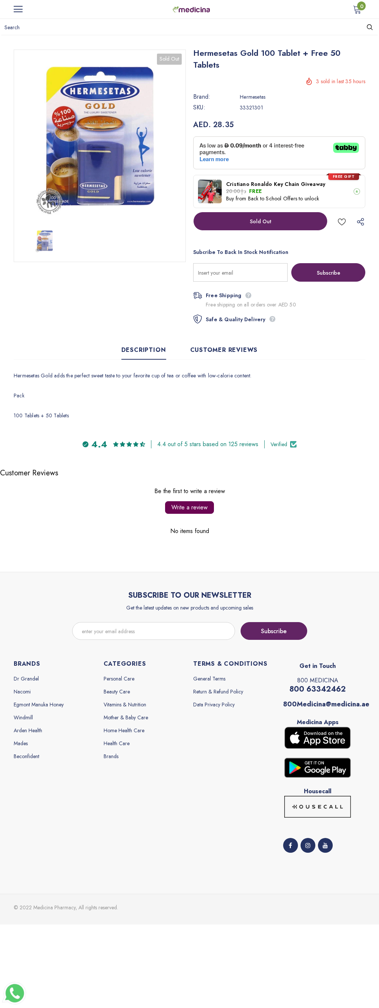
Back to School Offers (272, 198)
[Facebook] (290, 845)
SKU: (199, 107)
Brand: (201, 97)
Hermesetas (252, 97)
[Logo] (191, 9)
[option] (100, 135)
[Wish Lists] (342, 221)
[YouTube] (325, 845)
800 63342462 (317, 689)
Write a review (189, 507)
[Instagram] (308, 845)
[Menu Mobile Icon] (18, 9)
